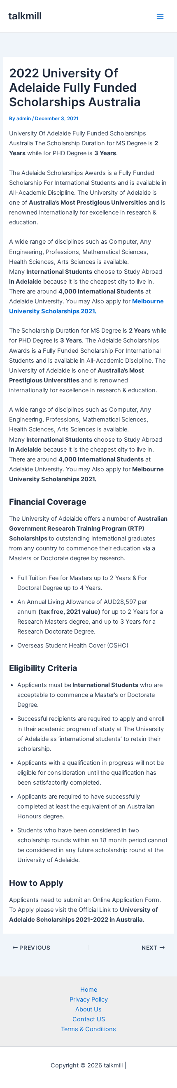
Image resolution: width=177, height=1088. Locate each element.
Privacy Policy (89, 999)
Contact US (88, 1019)
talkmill (25, 16)
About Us (88, 1009)
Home (88, 989)
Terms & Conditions (88, 1029)
